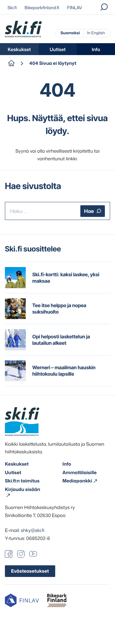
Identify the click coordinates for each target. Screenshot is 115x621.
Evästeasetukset (30, 571)
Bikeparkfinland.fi (42, 8)
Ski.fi (12, 8)
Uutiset (58, 49)
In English (96, 33)
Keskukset (19, 49)
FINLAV (74, 8)
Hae (89, 211)
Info (96, 49)
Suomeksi (70, 33)
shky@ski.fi (32, 530)
